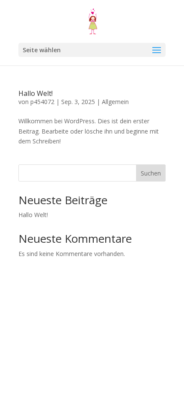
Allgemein (115, 102)
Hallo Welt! (35, 93)
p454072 (42, 102)
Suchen (151, 173)
